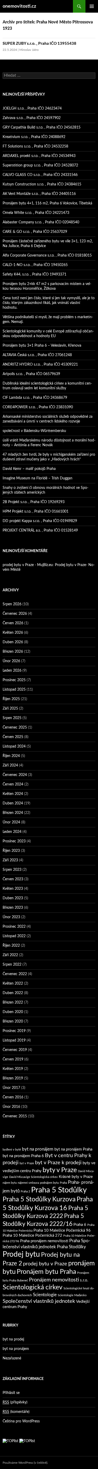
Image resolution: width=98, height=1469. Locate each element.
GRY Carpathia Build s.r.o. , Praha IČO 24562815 (41, 127)
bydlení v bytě (12, 1149)
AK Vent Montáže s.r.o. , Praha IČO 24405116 (39, 194)
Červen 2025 (13, 737)
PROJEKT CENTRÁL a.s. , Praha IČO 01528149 (40, 530)
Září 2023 (10, 860)
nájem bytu (10, 1182)
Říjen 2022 (11, 945)
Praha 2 (25, 1191)
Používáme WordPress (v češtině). (25, 1462)
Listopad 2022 (14, 936)
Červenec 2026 (15, 614)
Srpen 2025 (12, 718)
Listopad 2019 (14, 1040)
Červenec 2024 (15, 775)
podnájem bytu (49, 1182)
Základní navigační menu (91, 6)
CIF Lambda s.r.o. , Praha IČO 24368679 (35, 398)
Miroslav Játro (29, 49)
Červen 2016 (13, 1097)
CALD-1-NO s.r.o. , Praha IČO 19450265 (35, 265)
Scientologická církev (32, 1287)
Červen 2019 (13, 1059)
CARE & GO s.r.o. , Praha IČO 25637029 (35, 232)
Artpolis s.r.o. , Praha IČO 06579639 (31, 374)
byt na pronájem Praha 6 (23, 1156)
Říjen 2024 (11, 756)
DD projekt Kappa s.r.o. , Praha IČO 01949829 (40, 521)
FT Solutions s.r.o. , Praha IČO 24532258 (35, 146)
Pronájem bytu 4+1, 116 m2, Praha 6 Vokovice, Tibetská (47, 203)
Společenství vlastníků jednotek (39, 1301)
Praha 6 (79, 1225)
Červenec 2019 (15, 1050)
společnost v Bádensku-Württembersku (34, 431)
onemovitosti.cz (19, 6)
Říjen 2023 (11, 851)
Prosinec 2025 (14, 680)
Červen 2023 (13, 879)
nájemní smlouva (28, 1182)
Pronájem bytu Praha (46, 1272)
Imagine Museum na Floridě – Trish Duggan (37, 478)
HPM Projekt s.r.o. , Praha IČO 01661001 (35, 511)
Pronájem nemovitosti (54, 1280)
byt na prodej (13, 1339)
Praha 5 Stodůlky (59, 1190)
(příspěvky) (15, 1402)
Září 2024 (10, 765)
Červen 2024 (13, 784)
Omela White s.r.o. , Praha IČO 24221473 (36, 213)
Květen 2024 (13, 794)
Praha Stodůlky (71, 1247)
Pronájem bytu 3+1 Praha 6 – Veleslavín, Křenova (42, 345)
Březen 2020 (13, 1021)
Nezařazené (12, 1358)
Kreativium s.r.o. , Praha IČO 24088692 (34, 137)
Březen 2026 (13, 652)
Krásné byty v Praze (76, 1177)
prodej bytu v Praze (45, 1263)
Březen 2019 (13, 1078)
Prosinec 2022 (14, 926)
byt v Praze (27, 1163)
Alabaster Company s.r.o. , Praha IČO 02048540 (41, 222)
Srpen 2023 (12, 870)
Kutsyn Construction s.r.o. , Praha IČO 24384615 (42, 184)
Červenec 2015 (15, 1116)
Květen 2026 (13, 633)
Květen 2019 (13, 1069)
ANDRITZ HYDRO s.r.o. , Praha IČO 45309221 (40, 364)
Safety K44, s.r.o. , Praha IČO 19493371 (34, 274)
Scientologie (45, 1295)
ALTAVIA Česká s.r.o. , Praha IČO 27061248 (37, 355)
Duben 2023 (13, 898)
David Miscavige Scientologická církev (33, 1177)
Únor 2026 (11, 661)
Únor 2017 (11, 1088)
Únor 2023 (11, 917)
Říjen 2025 (11, 699)
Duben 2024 (13, 803)
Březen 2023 (13, 908)
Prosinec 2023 (14, 841)
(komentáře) (16, 1412)
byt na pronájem (37, 1149)
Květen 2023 (13, 889)
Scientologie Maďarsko (72, 1295)
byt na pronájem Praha (73, 1149)
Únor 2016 (11, 1107)
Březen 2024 (13, 813)
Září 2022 (10, 955)
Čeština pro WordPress (21, 1421)
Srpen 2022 (12, 964)
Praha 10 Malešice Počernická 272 (32, 1235)
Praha (63, 1182)
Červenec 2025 (15, 727)
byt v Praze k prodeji (58, 1162)
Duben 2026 (13, 642)
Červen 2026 (13, 623)
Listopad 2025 (14, 689)
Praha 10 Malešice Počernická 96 (62, 1230)
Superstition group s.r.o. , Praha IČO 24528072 (40, 165)
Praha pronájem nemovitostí (44, 1241)
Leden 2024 (12, 832)
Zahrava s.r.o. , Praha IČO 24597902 (32, 118)
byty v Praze (60, 1170)
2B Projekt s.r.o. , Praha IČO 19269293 (34, 502)
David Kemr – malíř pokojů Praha (29, 469)
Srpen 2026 (12, 604)
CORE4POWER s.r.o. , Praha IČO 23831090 (38, 407)
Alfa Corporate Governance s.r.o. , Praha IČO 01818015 (47, 255)
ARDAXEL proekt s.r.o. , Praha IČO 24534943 (39, 156)
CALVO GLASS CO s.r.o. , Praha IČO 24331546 (40, 175)
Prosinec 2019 (14, 1031)
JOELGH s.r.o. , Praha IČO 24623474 (32, 108)
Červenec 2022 (15, 974)
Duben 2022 (13, 993)
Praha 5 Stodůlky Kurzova (39, 1199)
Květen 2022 (13, 983)
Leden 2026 (12, 670)
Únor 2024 (11, 822)
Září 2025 (10, 708)
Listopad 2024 (14, 746)
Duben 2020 (13, 1012)
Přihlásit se (11, 1393)
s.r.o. (84, 1280)
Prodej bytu (21, 1254)
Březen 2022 (13, 1002)
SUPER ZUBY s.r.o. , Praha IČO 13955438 (39, 44)
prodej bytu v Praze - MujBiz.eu (28, 565)
